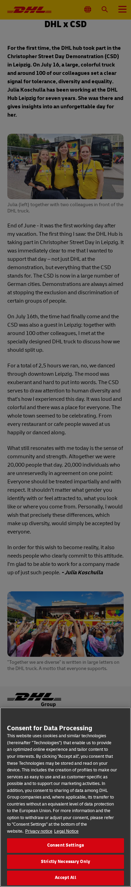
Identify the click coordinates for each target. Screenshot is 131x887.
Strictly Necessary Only (65, 861)
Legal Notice (66, 831)
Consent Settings (65, 845)
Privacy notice (38, 831)
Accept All (65, 877)
